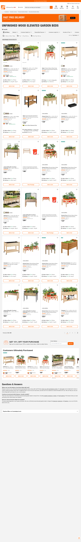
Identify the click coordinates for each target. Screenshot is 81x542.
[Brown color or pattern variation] (8, 66)
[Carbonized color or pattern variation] (6, 66)
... (2, 11)
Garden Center (13, 11)
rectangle (60, 401)
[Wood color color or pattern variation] (62, 66)
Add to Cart (11, 86)
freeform (66, 401)
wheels (54, 395)
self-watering (62, 395)
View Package (31, 184)
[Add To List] (19, 43)
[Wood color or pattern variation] (4, 66)
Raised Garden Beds (23, 11)
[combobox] (37, 7)
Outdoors (7, 11)
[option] (77, 332)
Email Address (54, 341)
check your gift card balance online (50, 388)
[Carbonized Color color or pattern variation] (64, 66)
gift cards (62, 388)
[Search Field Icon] (51, 7)
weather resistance (48, 395)
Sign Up (71, 343)
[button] (74, 35)
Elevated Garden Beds (34, 11)
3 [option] (72, 332)
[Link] (11, 64)
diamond (55, 401)
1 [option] (67, 332)
